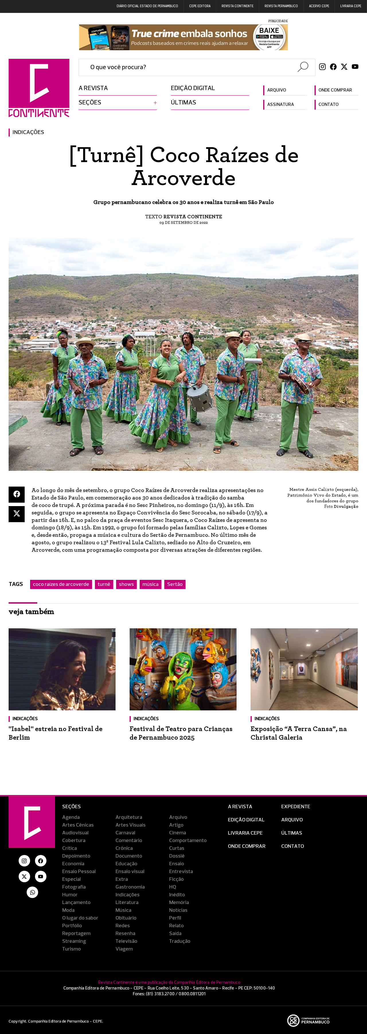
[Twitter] (344, 67)
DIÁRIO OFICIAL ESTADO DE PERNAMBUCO (147, 6)
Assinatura (280, 104)
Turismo (71, 949)
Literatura (127, 902)
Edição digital (193, 88)
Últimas (183, 103)
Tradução (179, 941)
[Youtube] (355, 67)
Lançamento (76, 902)
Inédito (177, 894)
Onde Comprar (247, 846)
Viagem (124, 949)
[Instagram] (322, 67)
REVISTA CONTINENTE (237, 6)
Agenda (71, 817)
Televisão (126, 941)
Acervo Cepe (319, 6)
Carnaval (125, 832)
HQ (172, 887)
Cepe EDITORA (199, 6)
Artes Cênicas (78, 825)
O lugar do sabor (80, 918)
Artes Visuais (131, 825)
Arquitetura (129, 817)
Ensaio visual (130, 871)
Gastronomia (130, 887)
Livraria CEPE (350, 6)
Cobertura (73, 840)
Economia (73, 863)
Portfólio (72, 925)
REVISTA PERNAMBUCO (281, 6)
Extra (122, 879)
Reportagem (76, 933)
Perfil (175, 918)
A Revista (240, 806)
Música (123, 910)
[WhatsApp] (32, 892)
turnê (104, 584)
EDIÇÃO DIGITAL (246, 820)
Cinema (177, 832)
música (150, 584)
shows (126, 584)
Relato (176, 925)
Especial (71, 879)
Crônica (124, 848)
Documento (129, 856)
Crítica (69, 848)
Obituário (126, 918)
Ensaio (176, 863)
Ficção (176, 879)
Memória (179, 902)
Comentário (129, 840)
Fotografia (74, 887)
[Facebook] (333, 67)
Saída (175, 933)
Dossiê (177, 856)
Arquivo (276, 90)
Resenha (125, 933)
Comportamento (188, 840)
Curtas (176, 848)
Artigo (176, 825)
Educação (126, 863)
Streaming (74, 941)
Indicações (28, 132)
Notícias (178, 910)
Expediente (295, 806)
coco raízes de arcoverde (61, 584)
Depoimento (76, 856)
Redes (123, 925)
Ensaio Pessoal (79, 871)
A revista (93, 88)
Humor (70, 894)
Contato (329, 104)
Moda (68, 910)
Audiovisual (75, 832)
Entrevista (181, 871)
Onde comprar (335, 90)
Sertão (175, 584)
